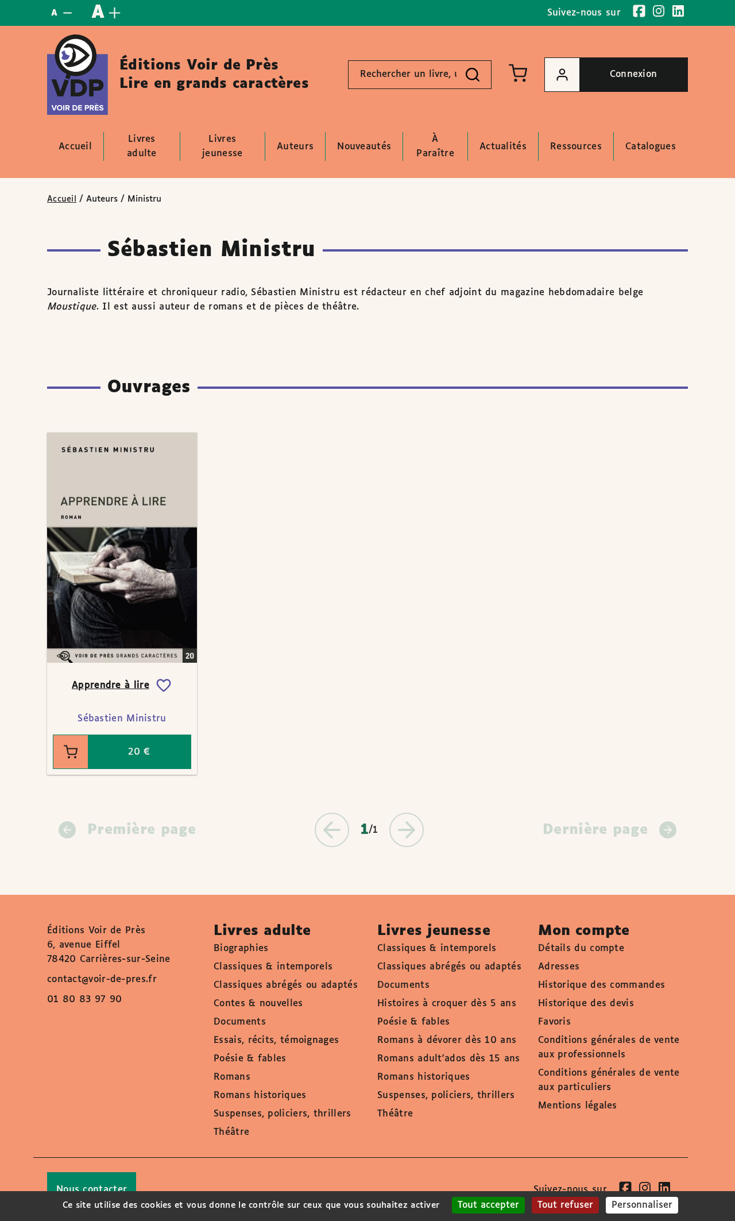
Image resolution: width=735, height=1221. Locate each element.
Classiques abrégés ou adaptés (286, 985)
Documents (240, 1022)
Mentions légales (577, 1106)
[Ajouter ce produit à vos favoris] (163, 685)
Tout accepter (488, 1205)
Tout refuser (565, 1205)
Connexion (633, 74)
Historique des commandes (601, 985)
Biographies (241, 948)
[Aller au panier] (518, 73)
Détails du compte (581, 948)
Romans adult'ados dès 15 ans (448, 1059)
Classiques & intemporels (273, 967)
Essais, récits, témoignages (276, 1040)
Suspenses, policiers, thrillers (282, 1114)
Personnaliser (642, 1205)
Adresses (558, 967)
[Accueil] (77, 74)
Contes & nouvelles (258, 1004)
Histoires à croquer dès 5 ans (446, 1004)
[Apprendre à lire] (122, 547)
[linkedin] (678, 11)
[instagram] (659, 11)
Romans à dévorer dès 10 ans (446, 1040)
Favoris (554, 1022)
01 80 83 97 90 (84, 999)
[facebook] (639, 11)
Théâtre (231, 1132)
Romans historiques (260, 1095)
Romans (232, 1077)
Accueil (61, 199)
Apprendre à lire (110, 685)
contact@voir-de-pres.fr (102, 979)
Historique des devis (586, 1004)
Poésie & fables (250, 1059)
